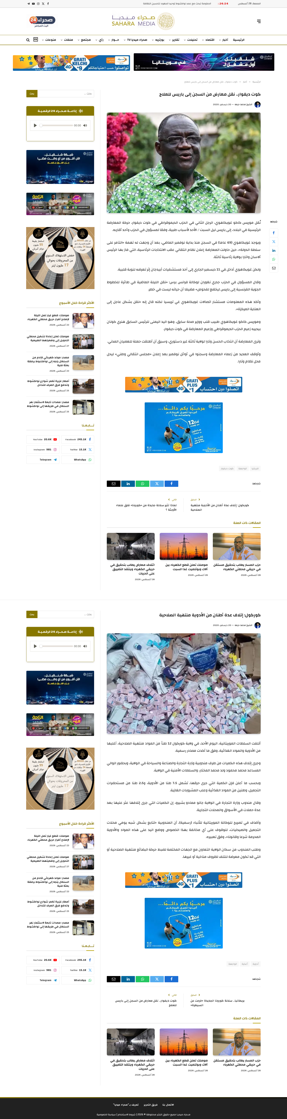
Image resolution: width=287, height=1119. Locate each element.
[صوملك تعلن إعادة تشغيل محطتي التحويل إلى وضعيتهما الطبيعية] (83, 341)
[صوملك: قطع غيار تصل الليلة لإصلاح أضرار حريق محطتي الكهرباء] (83, 320)
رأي (101, 40)
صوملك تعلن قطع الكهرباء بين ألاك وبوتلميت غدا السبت (186, 567)
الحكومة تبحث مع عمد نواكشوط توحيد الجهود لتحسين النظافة (177, 3)
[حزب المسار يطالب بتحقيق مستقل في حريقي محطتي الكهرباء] (237, 546)
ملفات (68, 40)
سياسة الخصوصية (106, 1114)
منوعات (50, 40)
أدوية (256, 964)
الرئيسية (238, 40)
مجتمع (86, 40)
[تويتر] (273, 241)
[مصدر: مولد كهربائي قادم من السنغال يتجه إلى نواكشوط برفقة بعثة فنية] (83, 362)
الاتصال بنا (168, 1104)
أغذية (245, 964)
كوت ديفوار (227, 468)
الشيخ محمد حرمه (243, 104)
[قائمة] (259, 21)
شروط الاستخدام (126, 1114)
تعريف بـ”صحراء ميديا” (126, 1104)
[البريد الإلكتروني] (273, 268)
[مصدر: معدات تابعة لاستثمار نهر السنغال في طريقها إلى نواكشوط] (83, 407)
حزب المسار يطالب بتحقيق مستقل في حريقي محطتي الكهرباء (237, 567)
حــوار (115, 40)
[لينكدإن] (273, 250)
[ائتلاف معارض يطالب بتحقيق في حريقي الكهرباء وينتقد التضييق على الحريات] (131, 546)
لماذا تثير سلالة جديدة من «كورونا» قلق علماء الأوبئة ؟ (146, 507)
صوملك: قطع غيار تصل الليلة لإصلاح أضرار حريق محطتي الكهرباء (48, 317)
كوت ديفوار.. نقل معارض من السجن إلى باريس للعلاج (146, 1003)
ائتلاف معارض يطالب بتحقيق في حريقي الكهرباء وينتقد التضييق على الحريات (132, 569)
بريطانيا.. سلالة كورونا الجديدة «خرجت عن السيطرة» (218, 1003)
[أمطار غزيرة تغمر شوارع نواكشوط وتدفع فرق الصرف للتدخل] (83, 386)
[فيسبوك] (273, 232)
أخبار (225, 40)
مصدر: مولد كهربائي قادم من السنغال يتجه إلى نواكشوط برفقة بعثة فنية (48, 361)
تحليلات (192, 40)
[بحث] (28, 40)
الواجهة (242, 468)
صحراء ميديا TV (137, 40)
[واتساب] (273, 259)
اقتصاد (209, 40)
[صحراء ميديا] (143, 21)
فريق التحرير (151, 1104)
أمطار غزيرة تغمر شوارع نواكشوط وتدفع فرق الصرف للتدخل (48, 383)
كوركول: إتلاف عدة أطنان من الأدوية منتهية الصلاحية (220, 507)
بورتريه (159, 40)
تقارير (175, 40)
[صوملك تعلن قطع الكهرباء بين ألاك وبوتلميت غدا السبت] (184, 546)
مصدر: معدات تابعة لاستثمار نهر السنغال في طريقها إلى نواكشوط (48, 404)
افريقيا (255, 468)
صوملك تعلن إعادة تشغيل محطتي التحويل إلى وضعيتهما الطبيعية (48, 338)
